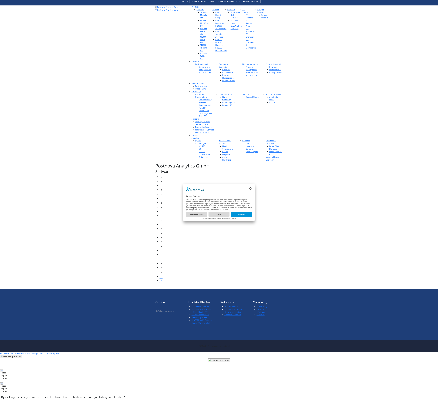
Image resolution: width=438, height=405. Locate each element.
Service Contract (202, 124)
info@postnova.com (165, 311)
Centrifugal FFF (205, 113)
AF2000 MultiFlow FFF (204, 23)
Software (231, 9)
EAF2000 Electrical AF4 (204, 31)
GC (200, 149)
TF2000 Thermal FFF (203, 48)
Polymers (226, 75)
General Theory (205, 99)
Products (195, 7)
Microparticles (205, 72)
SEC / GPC (246, 94)
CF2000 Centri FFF (203, 40)
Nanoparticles (205, 69)
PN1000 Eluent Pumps (218, 15)
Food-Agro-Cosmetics (234, 309)
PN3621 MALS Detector (202, 320)
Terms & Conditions (250, 1)
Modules (215, 9)
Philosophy (262, 306)
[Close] (1, 370)
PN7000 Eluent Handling (219, 42)
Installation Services (203, 127)
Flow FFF (202, 102)
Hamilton (246, 140)
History (260, 309)
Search (213, 1)
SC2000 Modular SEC (204, 15)
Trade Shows (200, 89)
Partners (261, 312)
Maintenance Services (204, 130)
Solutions (196, 61)
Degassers (226, 154)
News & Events (198, 83)
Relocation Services (203, 132)
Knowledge (196, 91)
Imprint (204, 1)
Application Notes (273, 94)
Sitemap (261, 314)
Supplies (195, 138)
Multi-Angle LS (228, 102)
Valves (225, 151)
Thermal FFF (204, 110)
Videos (272, 102)
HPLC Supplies (252, 151)
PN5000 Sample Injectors (219, 34)
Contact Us (183, 1)
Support (195, 119)
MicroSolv (270, 160)
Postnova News (202, 86)
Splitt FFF (202, 116)
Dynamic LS (227, 105)
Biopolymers (204, 67)
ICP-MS (202, 146)
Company (195, 1)
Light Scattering (225, 94)
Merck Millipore (272, 157)
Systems (200, 9)
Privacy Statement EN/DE (229, 1)
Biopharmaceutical (250, 64)
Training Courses (202, 121)
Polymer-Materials (274, 64)
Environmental (201, 64)
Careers (195, 135)
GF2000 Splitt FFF (203, 56)
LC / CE (202, 151)
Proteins (226, 69)
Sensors (249, 149)
